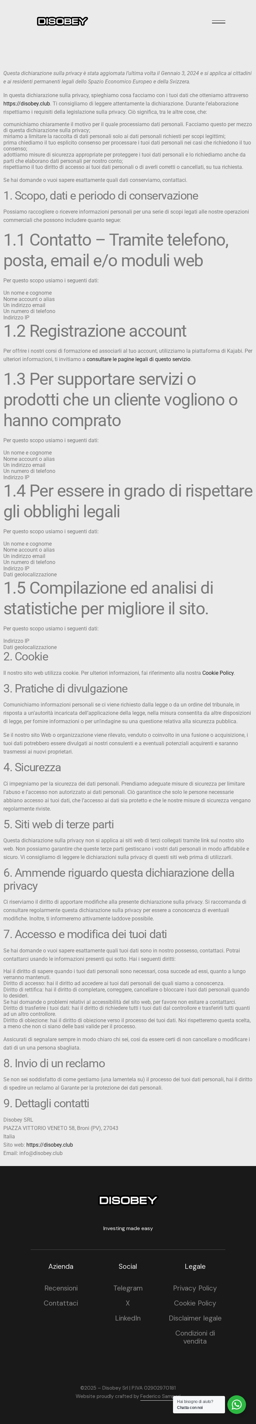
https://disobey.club (26, 103)
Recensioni (61, 1288)
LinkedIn (128, 1318)
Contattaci (61, 1303)
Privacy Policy (195, 1288)
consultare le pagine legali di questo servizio (138, 359)
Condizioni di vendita (195, 1337)
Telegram (128, 1288)
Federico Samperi (160, 1396)
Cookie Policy (218, 673)
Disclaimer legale (195, 1318)
